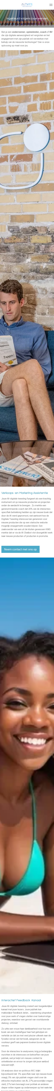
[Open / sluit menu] (51, 5)
